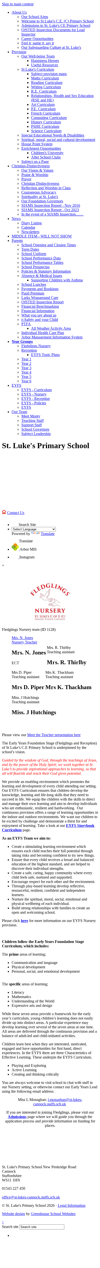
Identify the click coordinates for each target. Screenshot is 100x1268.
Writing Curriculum (46, 87)
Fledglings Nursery (36, 346)
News (16, 219)
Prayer (26, 179)
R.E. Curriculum (44, 91)
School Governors (35, 429)
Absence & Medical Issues (41, 276)
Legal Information (71, 1205)
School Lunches (33, 284)
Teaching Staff (32, 420)
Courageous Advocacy (38, 192)
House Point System (36, 144)
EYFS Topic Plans (45, 355)
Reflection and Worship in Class (46, 188)
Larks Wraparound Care (39, 298)
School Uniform (33, 254)
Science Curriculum (46, 131)
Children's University (47, 153)
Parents (17, 240)
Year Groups (22, 341)
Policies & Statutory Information (46, 271)
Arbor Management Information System (52, 337)
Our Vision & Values (37, 170)
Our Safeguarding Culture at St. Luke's (51, 47)
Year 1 (26, 359)
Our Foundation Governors (42, 201)
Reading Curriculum (46, 82)
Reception (29, 350)
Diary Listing (31, 223)
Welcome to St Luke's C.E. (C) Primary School (57, 21)
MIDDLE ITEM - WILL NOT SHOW (42, 236)
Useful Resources (44, 65)
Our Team (19, 412)
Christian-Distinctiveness (31, 166)
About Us (19, 12)
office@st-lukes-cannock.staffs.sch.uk (31, 1197)
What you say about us (38, 315)
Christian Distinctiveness (40, 183)
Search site (10, 1227)
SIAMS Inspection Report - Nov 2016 (50, 205)
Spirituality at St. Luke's (39, 197)
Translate (48, 534)
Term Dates (30, 249)
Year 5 (26, 377)
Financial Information (37, 311)
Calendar (28, 227)
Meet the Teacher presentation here (54, 735)
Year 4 (26, 372)
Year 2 (26, 363)
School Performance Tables (42, 262)
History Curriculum (46, 122)
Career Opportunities (37, 39)
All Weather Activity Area (51, 328)
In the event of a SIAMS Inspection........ (52, 214)
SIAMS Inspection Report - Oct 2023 (50, 210)
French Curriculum (45, 113)
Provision (19, 52)
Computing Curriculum (49, 118)
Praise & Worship (34, 175)
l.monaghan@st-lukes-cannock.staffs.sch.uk (57, 1102)
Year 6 (26, 381)
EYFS (16, 385)
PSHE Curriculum (45, 126)
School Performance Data (41, 258)
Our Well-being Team (38, 56)
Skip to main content (17, 4)
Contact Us (15, 513)
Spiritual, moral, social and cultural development (58, 140)
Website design (13, 1214)
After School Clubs (46, 157)
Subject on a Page (35, 161)
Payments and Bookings (39, 289)
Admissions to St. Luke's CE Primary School (55, 25)
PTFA (26, 324)
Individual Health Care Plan (42, 333)
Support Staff (31, 425)
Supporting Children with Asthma (57, 280)
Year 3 (26, 368)
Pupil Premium (32, 293)
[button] (15, 522)
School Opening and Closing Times (48, 245)
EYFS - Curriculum (36, 390)
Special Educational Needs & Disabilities (52, 135)
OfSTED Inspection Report (42, 302)
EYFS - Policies (33, 403)
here (24, 921)
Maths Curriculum (45, 78)
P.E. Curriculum (43, 109)
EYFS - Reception (35, 398)
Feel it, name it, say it (37, 43)
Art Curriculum (43, 104)
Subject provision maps (49, 74)
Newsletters (30, 232)
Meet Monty (30, 416)
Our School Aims (34, 17)
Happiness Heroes (45, 61)
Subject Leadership (36, 434)
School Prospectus (35, 267)
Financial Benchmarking (40, 306)
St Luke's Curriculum (37, 69)
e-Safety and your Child (39, 319)
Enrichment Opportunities (41, 148)
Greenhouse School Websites (53, 1214)
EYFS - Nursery (34, 394)
